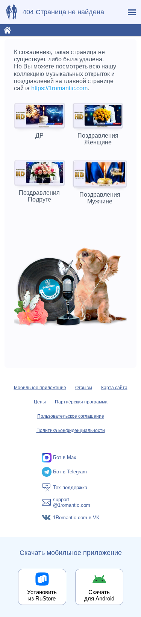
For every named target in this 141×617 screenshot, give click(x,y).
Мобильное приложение (40, 387)
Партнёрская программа (81, 402)
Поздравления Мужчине (99, 198)
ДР (39, 135)
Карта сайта (114, 387)
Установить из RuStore (42, 595)
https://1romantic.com (59, 88)
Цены (40, 402)
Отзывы (83, 387)
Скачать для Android (99, 595)
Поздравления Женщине (97, 139)
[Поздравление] (11, 12)
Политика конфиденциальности (70, 430)
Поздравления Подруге (39, 196)
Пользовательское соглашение (70, 416)
